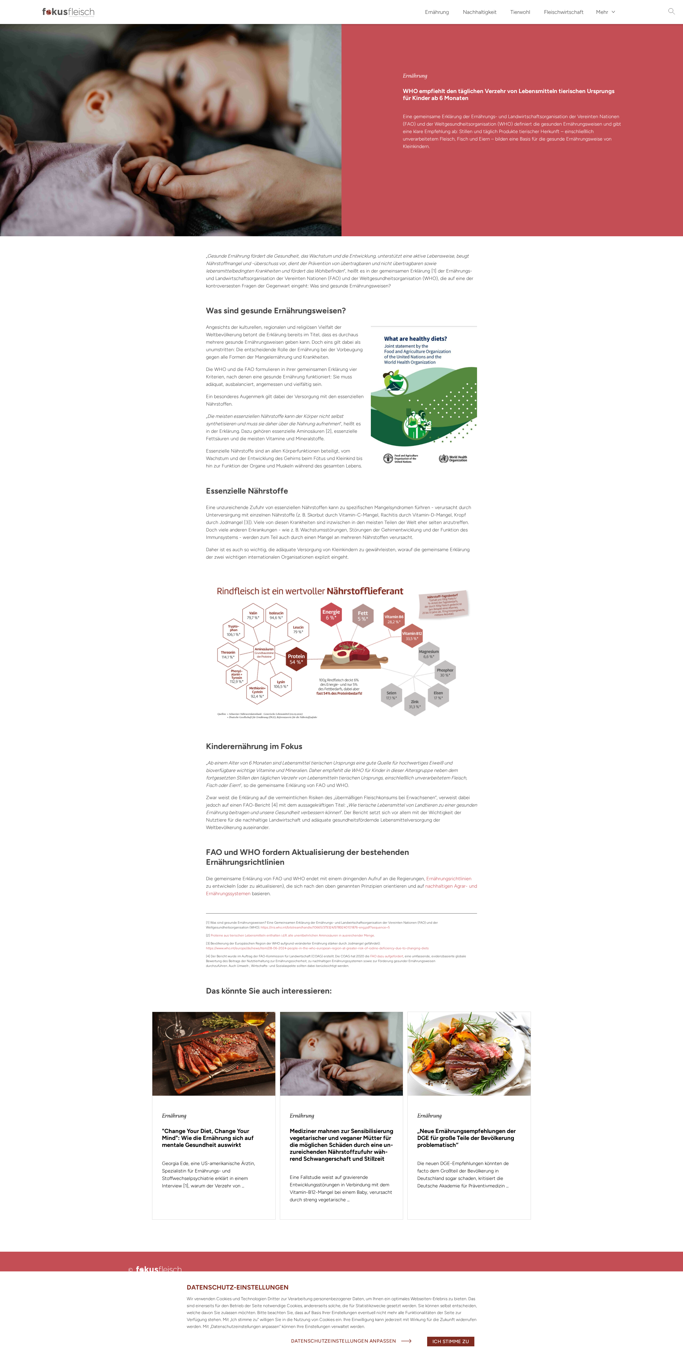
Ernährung (437, 12)
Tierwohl (520, 12)
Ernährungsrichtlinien (448, 879)
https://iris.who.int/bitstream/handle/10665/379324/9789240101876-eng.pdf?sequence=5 (325, 927)
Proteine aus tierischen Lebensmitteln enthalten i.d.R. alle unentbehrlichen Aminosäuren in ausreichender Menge (292, 935)
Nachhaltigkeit (480, 12)
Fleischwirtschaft (563, 12)
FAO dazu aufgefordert (386, 956)
